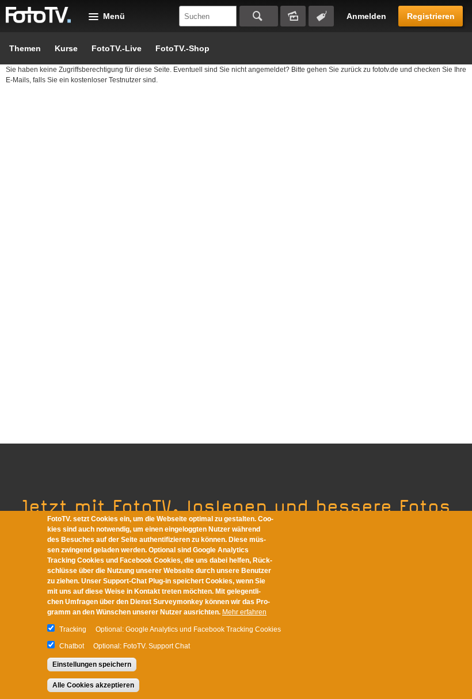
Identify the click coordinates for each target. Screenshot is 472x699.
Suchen (258, 16)
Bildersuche (293, 16)
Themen (25, 48)
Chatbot (71, 646)
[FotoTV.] (38, 15)
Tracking (72, 629)
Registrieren (431, 16)
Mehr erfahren (244, 612)
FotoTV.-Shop (182, 48)
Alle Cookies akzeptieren (93, 685)
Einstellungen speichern (91, 664)
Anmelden (366, 16)
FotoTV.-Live (117, 48)
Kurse (66, 48)
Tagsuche (321, 16)
